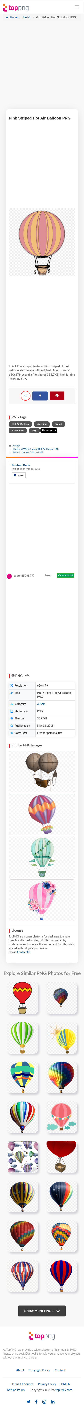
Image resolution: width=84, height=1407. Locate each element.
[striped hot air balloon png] (22, 1275)
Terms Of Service (22, 1384)
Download (67, 575)
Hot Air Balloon (20, 424)
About (20, 1370)
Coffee (19, 475)
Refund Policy (16, 1390)
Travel (58, 424)
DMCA (65, 1384)
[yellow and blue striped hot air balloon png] (22, 1196)
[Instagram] (44, 1402)
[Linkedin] (53, 1402)
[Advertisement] (42, 67)
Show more (48, 430)
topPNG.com (63, 1390)
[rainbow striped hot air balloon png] (22, 1236)
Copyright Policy (39, 1370)
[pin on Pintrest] (32, 987)
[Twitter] (28, 1402)
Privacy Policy (47, 1384)
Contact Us (23, 952)
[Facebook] (40, 395)
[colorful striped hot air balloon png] (61, 1236)
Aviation (41, 424)
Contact (60, 1370)
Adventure (18, 430)
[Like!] (25, 396)
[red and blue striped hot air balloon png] (61, 1196)
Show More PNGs (39, 1311)
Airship (26, 17)
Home (13, 17)
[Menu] (77, 7)
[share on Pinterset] (57, 395)
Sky (34, 430)
